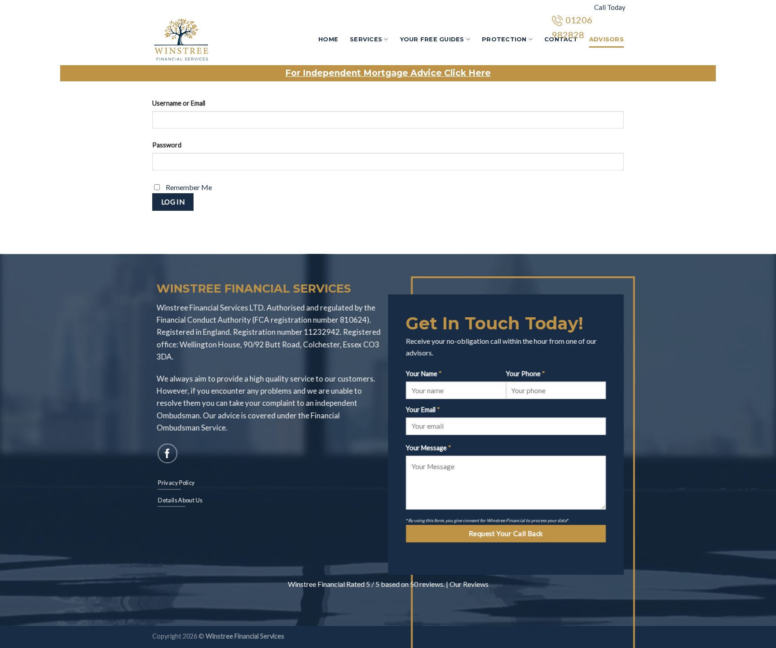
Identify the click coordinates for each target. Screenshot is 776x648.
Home (328, 39)
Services (366, 39)
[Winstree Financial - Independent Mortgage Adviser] (198, 39)
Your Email (423, 410)
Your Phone (525, 374)
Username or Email (178, 103)
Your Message (428, 448)
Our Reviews (469, 584)
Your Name (424, 374)
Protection (504, 39)
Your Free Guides (432, 39)
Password (166, 145)
